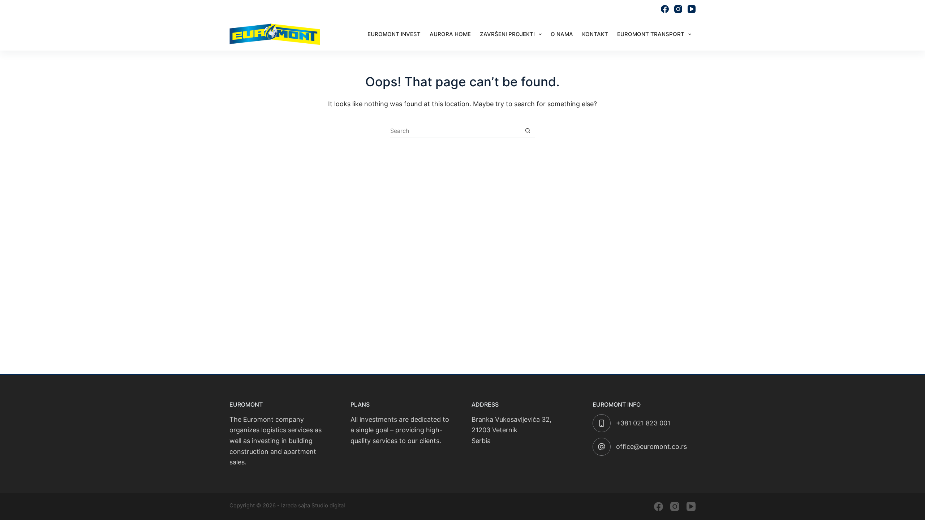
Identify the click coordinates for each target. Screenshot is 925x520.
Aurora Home (450, 34)
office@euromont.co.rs (622, 9)
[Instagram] (678, 9)
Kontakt (595, 34)
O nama (562, 34)
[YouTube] (692, 9)
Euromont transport (650, 34)
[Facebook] (665, 9)
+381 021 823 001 (643, 423)
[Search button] (527, 131)
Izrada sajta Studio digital (313, 505)
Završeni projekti (507, 34)
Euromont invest (394, 34)
